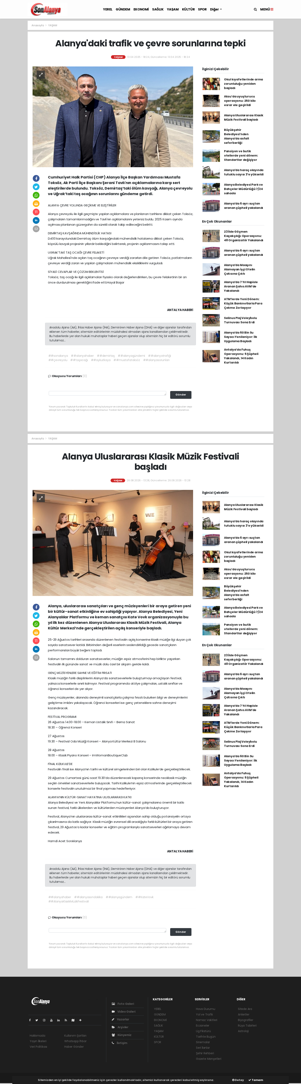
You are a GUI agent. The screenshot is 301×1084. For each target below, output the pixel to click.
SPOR (202, 9)
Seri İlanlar (203, 1048)
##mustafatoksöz (126, 360)
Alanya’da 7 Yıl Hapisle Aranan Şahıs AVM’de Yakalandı (241, 286)
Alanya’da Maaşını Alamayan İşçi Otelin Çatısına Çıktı (239, 269)
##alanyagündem (119, 897)
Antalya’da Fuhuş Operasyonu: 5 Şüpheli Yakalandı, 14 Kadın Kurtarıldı (241, 356)
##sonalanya (58, 356)
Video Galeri (126, 1012)
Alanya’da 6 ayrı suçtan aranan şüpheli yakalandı (243, 205)
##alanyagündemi (131, 356)
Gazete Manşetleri (208, 1059)
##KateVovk (144, 897)
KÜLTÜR (188, 9)
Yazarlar (122, 1019)
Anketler (243, 1014)
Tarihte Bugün (206, 1037)
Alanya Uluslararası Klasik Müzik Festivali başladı (243, 117)
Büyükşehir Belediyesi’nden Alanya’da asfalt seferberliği (236, 136)
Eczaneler (202, 1025)
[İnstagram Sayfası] (46, 1020)
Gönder (180, 394)
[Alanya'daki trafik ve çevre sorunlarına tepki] (113, 116)
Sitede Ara (245, 1009)
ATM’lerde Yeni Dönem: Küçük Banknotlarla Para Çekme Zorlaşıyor (243, 303)
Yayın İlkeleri (38, 1041)
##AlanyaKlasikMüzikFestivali (68, 901)
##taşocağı (79, 360)
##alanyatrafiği (159, 356)
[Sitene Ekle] (82, 1020)
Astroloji (243, 1031)
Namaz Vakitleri (206, 1020)
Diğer (215, 9)
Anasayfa (38, 25)
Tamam (257, 1080)
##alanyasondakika (88, 897)
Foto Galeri (125, 1004)
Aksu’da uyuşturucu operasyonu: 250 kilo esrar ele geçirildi (240, 100)
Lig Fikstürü (203, 1031)
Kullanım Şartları (75, 1036)
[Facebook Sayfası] (31, 1020)
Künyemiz (124, 1035)
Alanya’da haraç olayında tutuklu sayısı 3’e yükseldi (244, 172)
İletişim (121, 1043)
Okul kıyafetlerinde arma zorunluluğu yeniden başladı (243, 83)
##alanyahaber (82, 356)
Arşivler (122, 1027)
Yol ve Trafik (204, 1014)
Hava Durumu (205, 1009)
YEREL (107, 9)
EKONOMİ (141, 9)
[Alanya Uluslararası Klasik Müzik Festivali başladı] (113, 543)
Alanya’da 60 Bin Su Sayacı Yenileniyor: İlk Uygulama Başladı (240, 336)
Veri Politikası (38, 1047)
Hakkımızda (37, 1036)
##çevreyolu (57, 360)
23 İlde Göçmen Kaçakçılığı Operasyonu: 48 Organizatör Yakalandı (243, 236)
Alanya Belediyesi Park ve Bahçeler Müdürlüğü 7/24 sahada (243, 189)
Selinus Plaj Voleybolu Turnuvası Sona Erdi (240, 320)
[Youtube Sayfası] (53, 1020)
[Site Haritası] (75, 1020)
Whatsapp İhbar (75, 1041)
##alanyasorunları (156, 360)
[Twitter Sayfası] (38, 1020)
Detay (239, 1080)
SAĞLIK (158, 9)
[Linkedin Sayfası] (60, 1020)
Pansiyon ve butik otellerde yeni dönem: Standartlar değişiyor (241, 155)
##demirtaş (106, 356)
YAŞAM (173, 9)
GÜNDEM (123, 9)
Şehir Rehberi (205, 1053)
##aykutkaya (101, 360)
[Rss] (67, 1020)
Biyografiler (245, 1020)
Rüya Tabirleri (247, 1025)
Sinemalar (203, 1042)
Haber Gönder (74, 1047)
